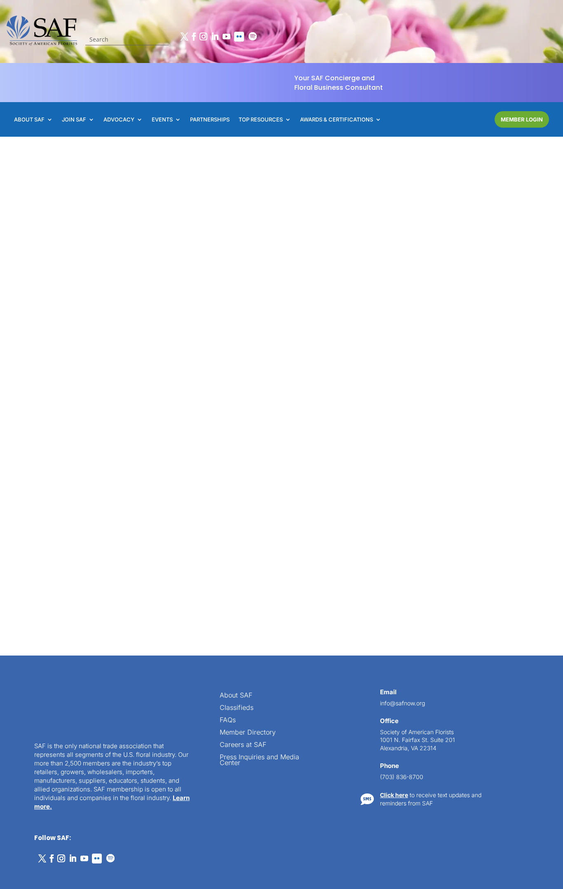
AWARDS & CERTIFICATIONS (336, 120)
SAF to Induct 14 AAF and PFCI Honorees (123, 539)
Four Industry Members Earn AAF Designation (272, 724)
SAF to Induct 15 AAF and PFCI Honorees (123, 313)
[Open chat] (542, 843)
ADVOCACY (118, 120)
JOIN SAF (74, 120)
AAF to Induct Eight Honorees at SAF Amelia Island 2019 (425, 775)
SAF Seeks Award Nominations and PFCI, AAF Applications (118, 771)
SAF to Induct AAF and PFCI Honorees (421, 544)
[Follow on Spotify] (252, 36)
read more (99, 388)
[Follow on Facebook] (194, 36)
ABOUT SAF (29, 120)
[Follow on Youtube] (226, 36)
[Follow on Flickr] (239, 37)
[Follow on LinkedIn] (215, 36)
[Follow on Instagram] (203, 36)
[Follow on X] (184, 36)
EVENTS (162, 120)
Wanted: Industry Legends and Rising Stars (420, 313)
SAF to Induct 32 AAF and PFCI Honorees (275, 313)
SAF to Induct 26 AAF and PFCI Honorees (275, 475)
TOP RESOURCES (261, 120)
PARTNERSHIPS (210, 120)
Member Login (522, 119)
